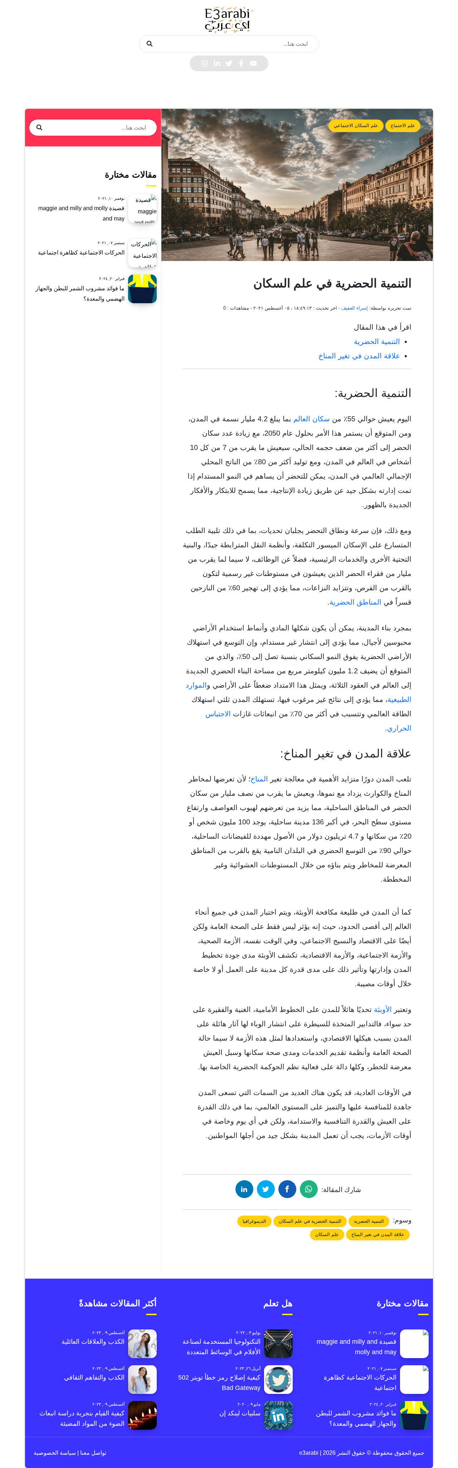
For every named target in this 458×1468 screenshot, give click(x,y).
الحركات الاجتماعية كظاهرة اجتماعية (81, 252)
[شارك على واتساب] (309, 1189)
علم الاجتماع (403, 125)
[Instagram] (204, 63)
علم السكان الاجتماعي (356, 125)
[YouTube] (253, 63)
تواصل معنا (92, 1453)
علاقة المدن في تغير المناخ (359, 356)
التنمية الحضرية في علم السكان (310, 1221)
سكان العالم (311, 419)
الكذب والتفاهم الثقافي (94, 1377)
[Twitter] (229, 63)
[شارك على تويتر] (266, 1189)
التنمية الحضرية (377, 341)
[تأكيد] (149, 44)
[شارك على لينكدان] (244, 1189)
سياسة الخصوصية (55, 1453)
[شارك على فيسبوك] (287, 1189)
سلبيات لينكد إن (239, 1413)
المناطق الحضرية (355, 602)
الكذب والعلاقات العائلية (93, 1341)
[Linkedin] (216, 63)
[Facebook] (241, 63)
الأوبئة (383, 1009)
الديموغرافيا (254, 1221)
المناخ (259, 779)
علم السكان (327, 1234)
